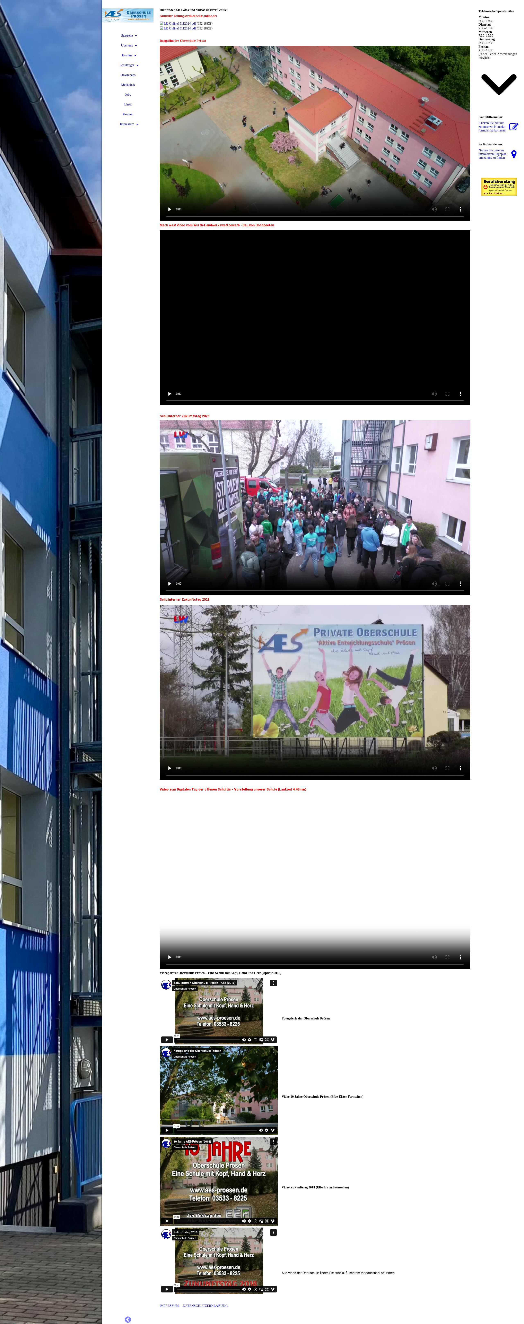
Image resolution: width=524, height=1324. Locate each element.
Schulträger (127, 65)
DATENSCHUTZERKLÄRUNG (205, 1305)
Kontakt (128, 114)
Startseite (127, 35)
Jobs (128, 94)
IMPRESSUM (170, 1305)
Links (128, 104)
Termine (127, 55)
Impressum (127, 124)
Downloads (128, 75)
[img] (51, 662)
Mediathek (128, 84)
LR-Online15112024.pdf (180, 23)
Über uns (127, 45)
